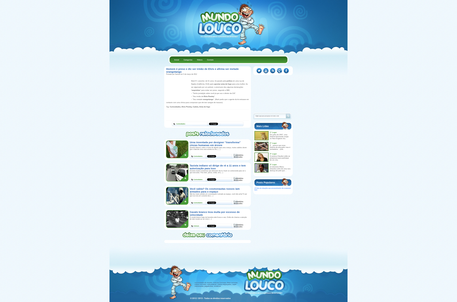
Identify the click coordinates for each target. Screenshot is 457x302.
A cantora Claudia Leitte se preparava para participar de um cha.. (280, 158)
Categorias (188, 60)
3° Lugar (273, 154)
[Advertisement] (178, 84)
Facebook (286, 70)
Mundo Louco (220, 23)
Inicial (176, 60)
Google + (279, 70)
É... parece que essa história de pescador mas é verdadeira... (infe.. (280, 147)
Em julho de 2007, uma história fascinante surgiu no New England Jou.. (279, 136)
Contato (210, 60)
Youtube (265, 70)
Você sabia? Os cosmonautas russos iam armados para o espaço (215, 190)
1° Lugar (273, 132)
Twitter (259, 70)
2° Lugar (273, 143)
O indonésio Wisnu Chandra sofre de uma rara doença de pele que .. (280, 169)
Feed (272, 70)
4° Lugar (273, 164)
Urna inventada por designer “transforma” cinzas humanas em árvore (215, 144)
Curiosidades (180, 124)
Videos (200, 60)
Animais (196, 226)
